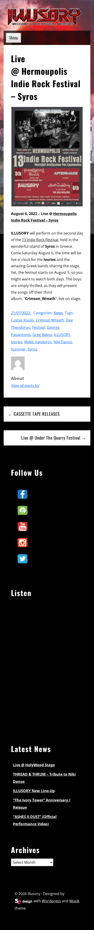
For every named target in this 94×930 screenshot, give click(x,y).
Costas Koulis (22, 320)
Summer (18, 349)
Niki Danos (63, 341)
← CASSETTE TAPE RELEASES (34, 414)
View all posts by (25, 385)
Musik (74, 900)
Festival (38, 327)
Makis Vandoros (38, 341)
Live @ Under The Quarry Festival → (53, 437)
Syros (32, 349)
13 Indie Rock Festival (40, 239)
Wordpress (51, 900)
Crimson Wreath (50, 320)
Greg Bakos (42, 334)
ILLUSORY (62, 334)
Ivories (16, 341)
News (58, 312)
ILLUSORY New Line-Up (34, 790)
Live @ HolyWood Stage (34, 764)
